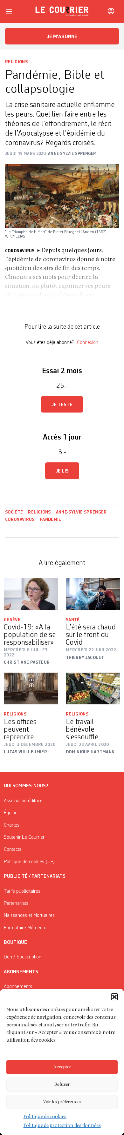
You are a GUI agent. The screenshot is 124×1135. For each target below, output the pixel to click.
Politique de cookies (45, 1117)
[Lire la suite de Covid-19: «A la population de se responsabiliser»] (31, 594)
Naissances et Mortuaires (29, 915)
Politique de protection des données (62, 1126)
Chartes (11, 825)
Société (14, 512)
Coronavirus (20, 519)
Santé (73, 620)
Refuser (62, 1084)
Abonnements (18, 986)
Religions (16, 62)
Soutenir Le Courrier (24, 837)
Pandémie (50, 519)
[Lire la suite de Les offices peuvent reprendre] (31, 688)
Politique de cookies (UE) (29, 861)
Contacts (12, 849)
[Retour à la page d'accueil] (62, 11)
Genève (12, 620)
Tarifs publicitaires (22, 891)
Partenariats (16, 903)
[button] (114, 997)
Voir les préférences (62, 1102)
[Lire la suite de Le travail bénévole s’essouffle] (93, 688)
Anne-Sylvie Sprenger (81, 512)
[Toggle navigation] (9, 11)
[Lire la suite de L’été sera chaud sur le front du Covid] (93, 594)
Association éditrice (23, 800)
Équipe (10, 813)
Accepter (62, 1067)
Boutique (15, 942)
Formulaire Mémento (25, 927)
